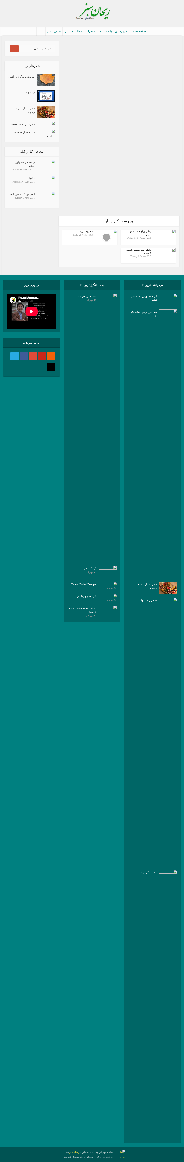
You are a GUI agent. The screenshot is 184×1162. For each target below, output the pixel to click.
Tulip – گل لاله (149, 872)
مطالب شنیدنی (73, 31)
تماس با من (54, 31)
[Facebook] (24, 356)
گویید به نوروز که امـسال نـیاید (144, 298)
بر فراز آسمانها (149, 600)
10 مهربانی (91, 572)
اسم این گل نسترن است (22, 194)
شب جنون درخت (87, 296)
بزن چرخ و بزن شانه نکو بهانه (144, 314)
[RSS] (51, 356)
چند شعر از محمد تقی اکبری (32, 134)
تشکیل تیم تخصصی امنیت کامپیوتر (82, 610)
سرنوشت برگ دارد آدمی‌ (21, 76)
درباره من (121, 31)
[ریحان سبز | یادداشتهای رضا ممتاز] (92, 12)
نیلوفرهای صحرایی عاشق (25, 164)
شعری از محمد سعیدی (23, 124)
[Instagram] (51, 367)
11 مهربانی (91, 300)
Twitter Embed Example (83, 584)
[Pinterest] (42, 356)
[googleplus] (33, 356)
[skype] (14, 356)
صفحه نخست (138, 31)
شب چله (30, 92)
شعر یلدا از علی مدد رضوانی (24, 110)
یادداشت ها (105, 31)
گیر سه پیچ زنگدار (86, 596)
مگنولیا (31, 178)
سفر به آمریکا (86, 231)
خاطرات (90, 31)
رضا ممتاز (74, 1152)
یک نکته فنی (89, 568)
